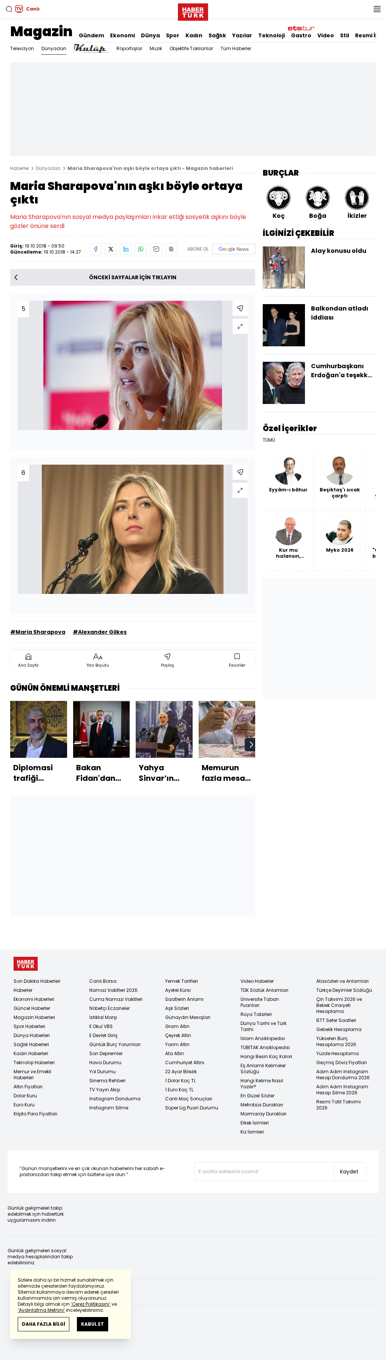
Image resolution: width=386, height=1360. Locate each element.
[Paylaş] (240, 308)
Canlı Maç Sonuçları (188, 1098)
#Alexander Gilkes (100, 632)
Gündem (91, 35)
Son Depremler (106, 1053)
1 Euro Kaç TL (179, 1089)
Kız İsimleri (252, 1132)
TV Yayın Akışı (104, 1089)
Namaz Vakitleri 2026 (113, 990)
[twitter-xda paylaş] (111, 249)
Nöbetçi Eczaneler (109, 1008)
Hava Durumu (105, 1062)
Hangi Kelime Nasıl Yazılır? (261, 1083)
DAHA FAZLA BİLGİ (43, 1324)
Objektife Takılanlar (191, 48)
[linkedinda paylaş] (126, 249)
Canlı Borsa (102, 981)
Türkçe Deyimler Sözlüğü (344, 990)
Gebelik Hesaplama (338, 1029)
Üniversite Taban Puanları (259, 1002)
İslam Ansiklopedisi (262, 1038)
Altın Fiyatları (28, 1086)
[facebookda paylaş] (96, 249)
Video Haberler (257, 981)
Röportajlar (129, 48)
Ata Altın (174, 1053)
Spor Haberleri (29, 1026)
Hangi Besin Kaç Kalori (266, 1056)
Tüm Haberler (236, 48)
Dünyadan (53, 48)
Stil (344, 35)
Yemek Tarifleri (181, 981)
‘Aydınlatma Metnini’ (41, 1310)
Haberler (19, 168)
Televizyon (22, 48)
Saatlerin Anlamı (184, 999)
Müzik (156, 48)
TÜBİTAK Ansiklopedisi (265, 1047)
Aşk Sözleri (177, 1008)
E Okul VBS (101, 1026)
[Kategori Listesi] (377, 9)
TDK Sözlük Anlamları (264, 990)
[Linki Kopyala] (171, 249)
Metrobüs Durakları (261, 1104)
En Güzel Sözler (257, 1095)
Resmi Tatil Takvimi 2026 (338, 1104)
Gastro (301, 35)
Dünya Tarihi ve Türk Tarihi (263, 1026)
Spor (172, 35)
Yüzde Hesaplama (337, 1053)
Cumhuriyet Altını (184, 1062)
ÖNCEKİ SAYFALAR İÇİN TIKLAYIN (132, 277)
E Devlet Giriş (103, 1035)
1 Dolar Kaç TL (180, 1080)
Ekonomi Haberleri (34, 999)
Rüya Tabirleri (256, 1014)
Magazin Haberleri (34, 1017)
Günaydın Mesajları (187, 1017)
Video (325, 35)
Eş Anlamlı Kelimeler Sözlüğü (263, 1068)
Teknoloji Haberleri (34, 1062)
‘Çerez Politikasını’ (90, 1304)
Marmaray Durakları (263, 1114)
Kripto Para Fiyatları (35, 1114)
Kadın (193, 35)
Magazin (41, 31)
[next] (251, 744)
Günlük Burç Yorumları (115, 1044)
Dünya (150, 35)
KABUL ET (92, 1324)
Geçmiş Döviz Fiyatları (341, 1062)
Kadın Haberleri (31, 1053)
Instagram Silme (108, 1108)
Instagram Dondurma (115, 1098)
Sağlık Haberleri (31, 1044)
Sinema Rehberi (107, 1080)
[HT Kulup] (91, 49)
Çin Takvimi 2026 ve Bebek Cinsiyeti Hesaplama (339, 1005)
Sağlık (217, 35)
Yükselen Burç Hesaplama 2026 (336, 1041)
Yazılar (242, 35)
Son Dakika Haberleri (37, 981)
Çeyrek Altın (178, 1035)
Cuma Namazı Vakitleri (115, 999)
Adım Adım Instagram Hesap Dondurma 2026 (343, 1074)
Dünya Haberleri (32, 1035)
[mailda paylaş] (156, 249)
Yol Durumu (102, 1071)
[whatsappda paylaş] (141, 249)
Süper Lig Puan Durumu (191, 1108)
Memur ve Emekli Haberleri (32, 1074)
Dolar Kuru (25, 1095)
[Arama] (9, 9)
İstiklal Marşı (103, 1017)
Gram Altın (177, 1026)
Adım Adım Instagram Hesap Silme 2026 (342, 1089)
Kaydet (349, 1171)
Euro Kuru (24, 1104)
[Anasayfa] (26, 964)
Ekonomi (122, 35)
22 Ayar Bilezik (181, 1071)
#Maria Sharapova (37, 632)
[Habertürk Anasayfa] (193, 10)
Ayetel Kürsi (178, 990)
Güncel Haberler (32, 1008)
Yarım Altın (177, 1044)
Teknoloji (271, 35)
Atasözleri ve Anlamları (342, 981)
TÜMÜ (269, 440)
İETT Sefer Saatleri (336, 1020)
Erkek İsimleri (254, 1123)
